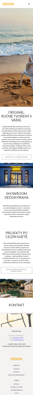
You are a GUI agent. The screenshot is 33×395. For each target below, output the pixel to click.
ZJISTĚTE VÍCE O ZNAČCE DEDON (16, 157)
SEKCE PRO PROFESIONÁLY (16, 375)
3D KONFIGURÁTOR (16, 390)
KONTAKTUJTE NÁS (17, 387)
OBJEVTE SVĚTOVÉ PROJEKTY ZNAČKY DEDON (16, 270)
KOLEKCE (16, 369)
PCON (16, 393)
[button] (29, 4)
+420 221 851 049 (17, 337)
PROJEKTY (16, 372)
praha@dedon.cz (19, 340)
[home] (8, 4)
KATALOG (16, 384)
